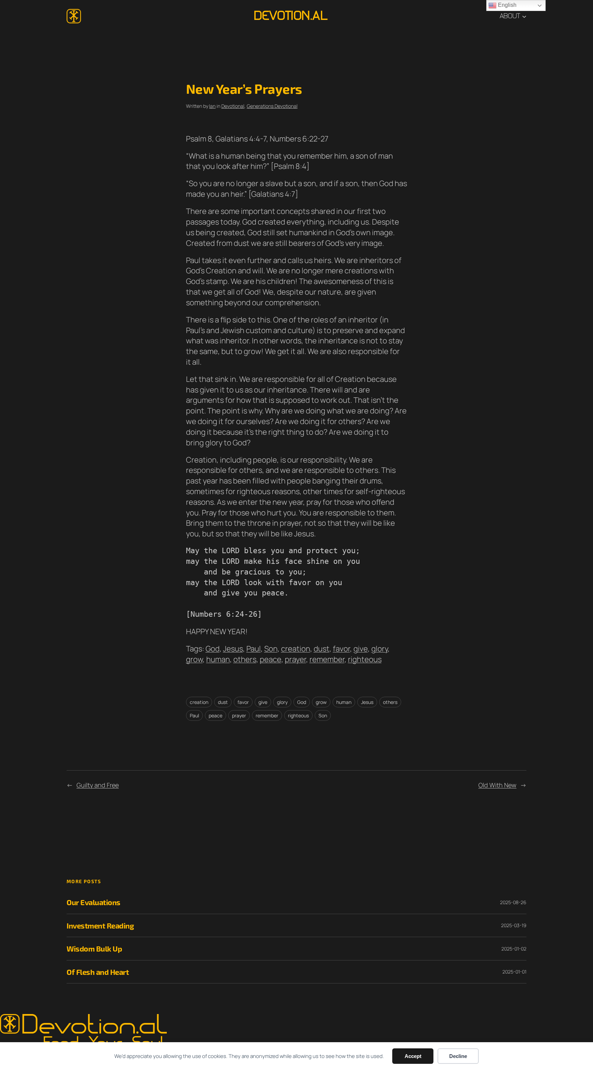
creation (295, 649)
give (360, 649)
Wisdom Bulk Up (94, 948)
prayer (295, 659)
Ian (212, 106)
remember (327, 659)
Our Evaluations (93, 902)
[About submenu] (524, 16)
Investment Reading (100, 925)
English (506, 5)
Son (271, 649)
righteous (365, 659)
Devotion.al (290, 16)
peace (270, 659)
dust (321, 649)
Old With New (497, 785)
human (218, 659)
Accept (413, 1056)
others (244, 659)
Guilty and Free (98, 785)
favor (341, 649)
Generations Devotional (272, 106)
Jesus (233, 649)
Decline (458, 1056)
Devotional (232, 106)
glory (379, 649)
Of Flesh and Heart (98, 971)
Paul (253, 649)
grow (194, 659)
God (213, 649)
